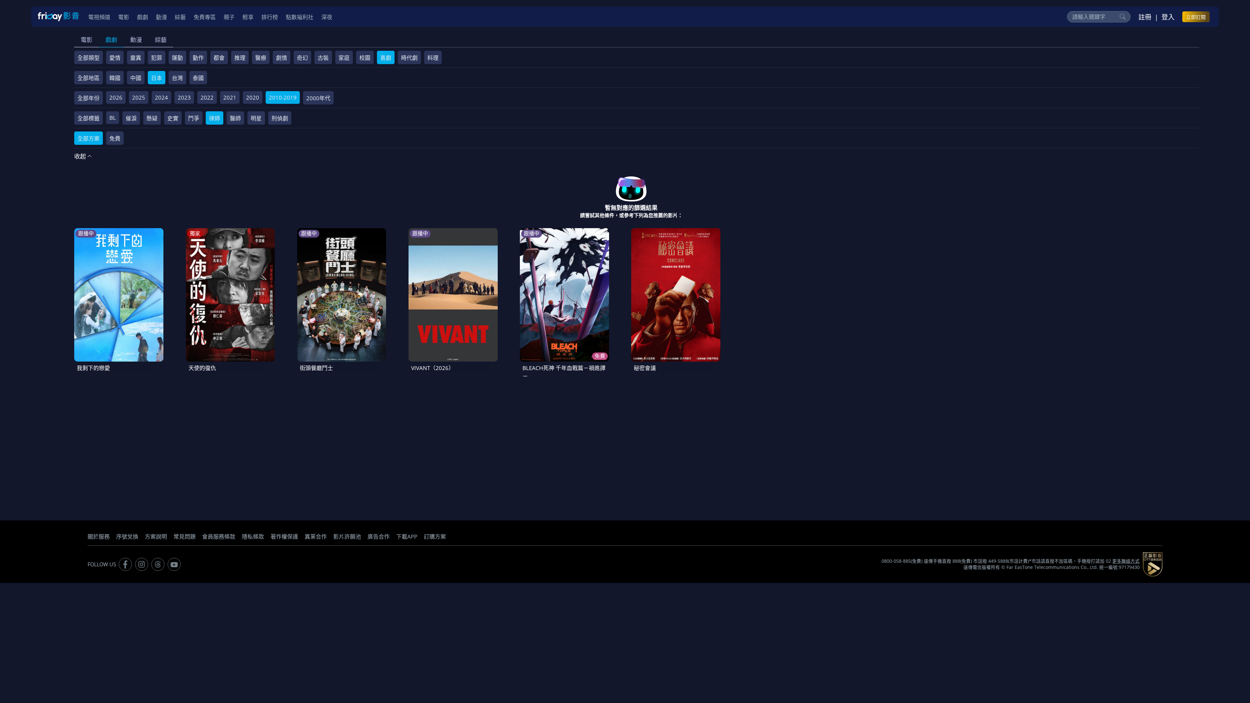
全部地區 (88, 78)
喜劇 (385, 58)
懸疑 (152, 118)
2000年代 (318, 98)
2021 (229, 97)
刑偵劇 (279, 118)
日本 (156, 78)
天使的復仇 (202, 368)
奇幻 (302, 58)
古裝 (323, 58)
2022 (207, 97)
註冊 (1144, 16)
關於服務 (99, 536)
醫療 (260, 58)
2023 (184, 97)
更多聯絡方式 (1126, 561)
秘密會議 (645, 368)
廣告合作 (379, 536)
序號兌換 (127, 536)
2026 (115, 97)
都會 (219, 58)
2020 (252, 97)
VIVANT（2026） (432, 368)
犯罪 (156, 58)
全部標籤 (88, 118)
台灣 (177, 78)
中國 (135, 78)
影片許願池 (347, 536)
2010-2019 (283, 97)
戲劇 (111, 40)
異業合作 (316, 536)
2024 (161, 97)
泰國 (198, 78)
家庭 (344, 58)
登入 (1167, 16)
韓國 (114, 78)
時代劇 (409, 58)
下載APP (406, 536)
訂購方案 (435, 536)
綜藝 (161, 40)
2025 (138, 97)
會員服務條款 (218, 536)
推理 (239, 58)
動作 (198, 58)
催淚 (131, 118)
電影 (86, 40)
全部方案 (88, 138)
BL (112, 117)
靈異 (135, 58)
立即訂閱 (1196, 17)
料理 (432, 58)
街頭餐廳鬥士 (316, 368)
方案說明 (156, 536)
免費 (114, 138)
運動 (177, 58)
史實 (172, 118)
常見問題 (185, 536)
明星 (256, 118)
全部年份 (88, 98)
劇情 (281, 58)
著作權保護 (284, 536)
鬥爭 (193, 118)
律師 (214, 118)
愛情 (114, 58)
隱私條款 (253, 536)
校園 (364, 58)
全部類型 (88, 58)
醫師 (235, 118)
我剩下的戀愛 (93, 368)
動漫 (136, 40)
